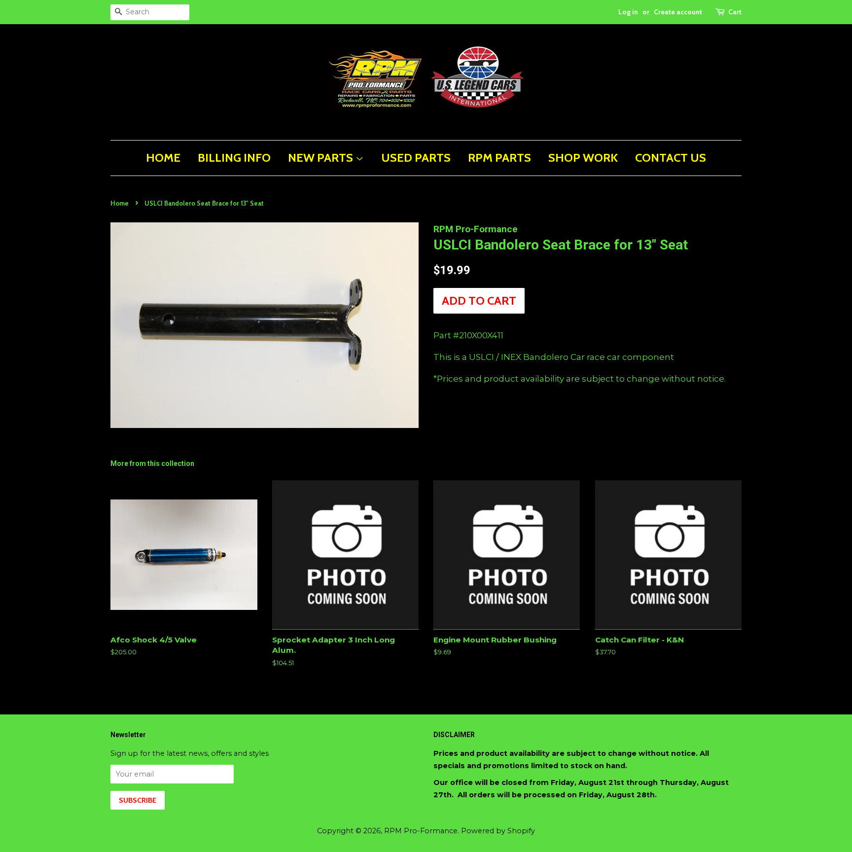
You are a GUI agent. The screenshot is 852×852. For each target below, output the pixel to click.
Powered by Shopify (498, 830)
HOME (163, 157)
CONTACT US (670, 157)
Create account (678, 11)
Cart (735, 11)
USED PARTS (416, 157)
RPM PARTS (499, 157)
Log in (628, 11)
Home (119, 203)
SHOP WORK (583, 157)
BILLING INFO (234, 157)
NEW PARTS (321, 157)
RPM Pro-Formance (421, 830)
